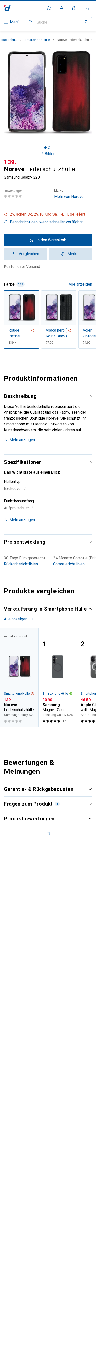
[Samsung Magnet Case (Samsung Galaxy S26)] (57, 677)
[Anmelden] (61, 8)
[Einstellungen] (49, 8)
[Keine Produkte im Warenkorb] (87, 8)
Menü (14, 22)
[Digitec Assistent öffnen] (74, 8)
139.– (12, 162)
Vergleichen (29, 253)
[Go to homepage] (7, 8)
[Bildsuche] (86, 22)
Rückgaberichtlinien (21, 564)
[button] (48, 214)
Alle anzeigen (80, 284)
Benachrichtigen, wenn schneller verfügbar (46, 222)
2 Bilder (48, 153)
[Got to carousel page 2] (49, 147)
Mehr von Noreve (69, 194)
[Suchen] (30, 22)
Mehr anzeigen (22, 439)
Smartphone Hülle (37, 40)
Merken (73, 253)
